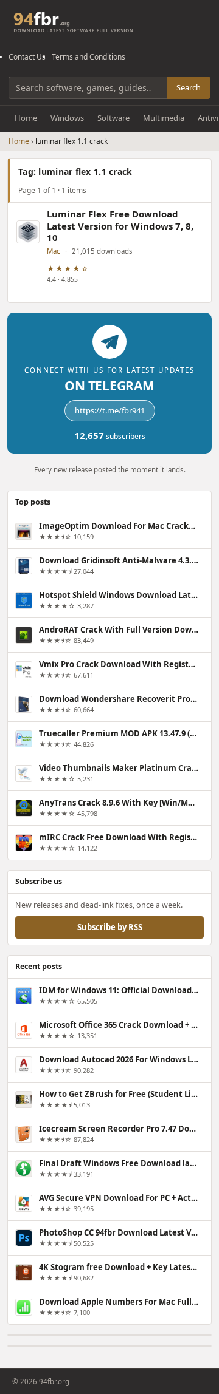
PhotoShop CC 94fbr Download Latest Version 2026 (118, 1232)
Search (188, 87)
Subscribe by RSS (109, 926)
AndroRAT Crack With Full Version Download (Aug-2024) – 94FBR (118, 629)
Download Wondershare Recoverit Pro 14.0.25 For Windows (118, 698)
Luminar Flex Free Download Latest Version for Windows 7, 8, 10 (120, 225)
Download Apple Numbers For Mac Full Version (118, 1301)
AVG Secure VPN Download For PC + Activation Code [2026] (118, 1197)
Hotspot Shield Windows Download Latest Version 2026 (118, 595)
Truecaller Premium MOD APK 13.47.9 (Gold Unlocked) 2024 (118, 733)
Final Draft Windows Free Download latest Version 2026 (118, 1163)
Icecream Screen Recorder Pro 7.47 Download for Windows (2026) (118, 1128)
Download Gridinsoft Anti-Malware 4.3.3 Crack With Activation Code (118, 560)
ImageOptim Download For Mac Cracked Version (118, 525)
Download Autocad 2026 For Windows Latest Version (118, 1059)
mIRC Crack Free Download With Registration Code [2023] (118, 837)
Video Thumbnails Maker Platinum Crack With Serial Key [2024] (118, 768)
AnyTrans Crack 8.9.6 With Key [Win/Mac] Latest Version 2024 (118, 802)
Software (113, 117)
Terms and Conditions (88, 57)
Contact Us (27, 57)
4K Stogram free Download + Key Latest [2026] (118, 1267)
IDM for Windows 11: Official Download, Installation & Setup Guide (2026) (118, 990)
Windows (67, 117)
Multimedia (163, 117)
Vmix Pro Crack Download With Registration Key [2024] (118, 664)
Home (26, 117)
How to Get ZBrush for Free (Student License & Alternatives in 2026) (118, 1094)
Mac (53, 251)
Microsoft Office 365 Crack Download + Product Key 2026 (118, 1024)
